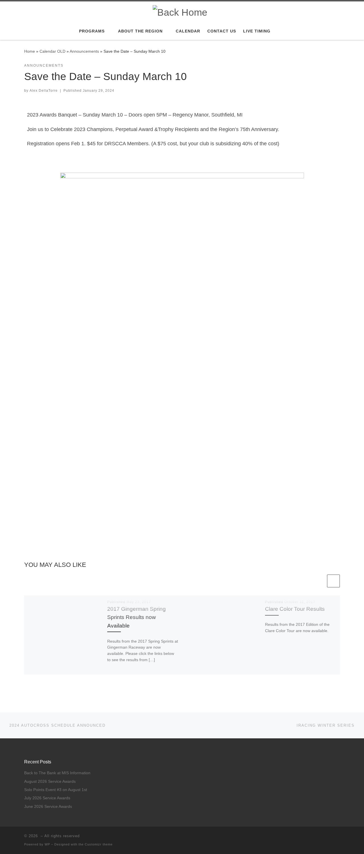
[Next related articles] (333, 581)
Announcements (84, 51)
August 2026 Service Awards (50, 781)
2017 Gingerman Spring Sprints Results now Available (136, 617)
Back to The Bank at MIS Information (57, 773)
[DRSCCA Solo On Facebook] (338, 837)
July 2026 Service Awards (47, 798)
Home (29, 51)
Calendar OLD (52, 51)
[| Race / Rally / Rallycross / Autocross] (180, 11)
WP (47, 844)
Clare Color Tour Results (295, 609)
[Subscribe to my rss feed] (330, 837)
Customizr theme (99, 844)
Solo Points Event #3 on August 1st (55, 790)
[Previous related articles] (319, 581)
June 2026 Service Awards (48, 806)
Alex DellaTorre (44, 91)
